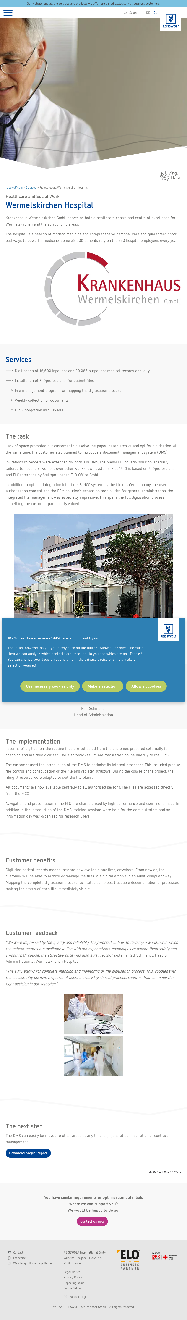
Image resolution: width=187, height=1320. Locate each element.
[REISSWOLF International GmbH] (170, 19)
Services (31, 187)
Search (133, 12)
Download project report (28, 1153)
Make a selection (103, 686)
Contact (18, 1252)
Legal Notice (72, 1272)
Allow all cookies (146, 686)
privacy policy (96, 659)
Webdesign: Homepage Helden (33, 1263)
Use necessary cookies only (50, 686)
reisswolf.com (14, 187)
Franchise (19, 1258)
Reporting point (74, 1283)
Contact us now (92, 1221)
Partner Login (78, 1297)
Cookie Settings (74, 1288)
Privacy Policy (73, 1277)
